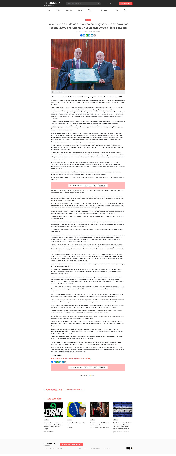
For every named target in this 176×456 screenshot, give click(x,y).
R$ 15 (90, 185)
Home (48, 10)
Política (58, 10)
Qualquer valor (102, 185)
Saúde (80, 10)
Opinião (116, 10)
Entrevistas (104, 10)
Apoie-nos (126, 10)
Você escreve (90, 10)
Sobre (79, 448)
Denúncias (69, 10)
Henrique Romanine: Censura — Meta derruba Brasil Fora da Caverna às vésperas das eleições (53, 426)
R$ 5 (85, 185)
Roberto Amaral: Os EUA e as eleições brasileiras (99, 424)
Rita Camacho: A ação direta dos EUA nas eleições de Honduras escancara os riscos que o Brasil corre (122, 426)
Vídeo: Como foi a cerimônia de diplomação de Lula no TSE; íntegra (71, 358)
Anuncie (86, 448)
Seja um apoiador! (125, 3)
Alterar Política (106, 448)
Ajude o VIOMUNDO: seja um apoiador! (71, 444)
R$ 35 (95, 185)
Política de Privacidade (95, 448)
